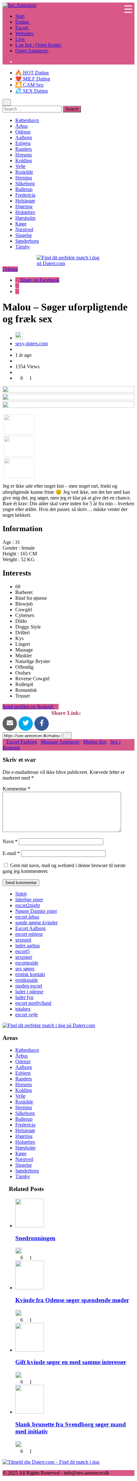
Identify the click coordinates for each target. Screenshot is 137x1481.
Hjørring (23, 206)
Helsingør (25, 200)
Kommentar (16, 788)
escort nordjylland (33, 1003)
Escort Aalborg (30, 928)
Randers (23, 149)
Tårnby (22, 246)
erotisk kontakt (30, 974)
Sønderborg (27, 241)
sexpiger (23, 957)
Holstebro (25, 212)
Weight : (12, 559)
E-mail (11, 853)
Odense (23, 131)
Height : (11, 553)
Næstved (24, 229)
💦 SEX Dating (31, 91)
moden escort (28, 986)
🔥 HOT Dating (32, 72)
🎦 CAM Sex (29, 85)
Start (20, 16)
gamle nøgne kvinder (36, 922)
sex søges (24, 968)
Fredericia (25, 195)
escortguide (26, 963)
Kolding (23, 160)
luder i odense (29, 991)
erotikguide (26, 980)
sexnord (23, 940)
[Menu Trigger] (128, 9)
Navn (10, 841)
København (27, 120)
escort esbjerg (29, 934)
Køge (20, 223)
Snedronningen (35, 1238)
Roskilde (24, 172)
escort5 (22, 951)
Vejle (20, 166)
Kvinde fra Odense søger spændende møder (72, 1300)
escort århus (27, 917)
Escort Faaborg (21, 741)
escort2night (27, 905)
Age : (9, 542)
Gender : (12, 548)
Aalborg (23, 137)
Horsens (23, 154)
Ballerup (23, 189)
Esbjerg (23, 143)
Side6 (21, 894)
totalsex (23, 1009)
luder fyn (24, 997)
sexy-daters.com (31, 343)
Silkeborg (25, 183)
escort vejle (26, 1014)
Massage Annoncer (60, 741)
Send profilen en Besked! (29, 706)
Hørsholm (25, 218)
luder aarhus (27, 945)
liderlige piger (29, 899)
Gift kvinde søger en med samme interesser (70, 1362)
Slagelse (23, 235)
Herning (23, 177)
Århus (21, 126)
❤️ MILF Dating (32, 78)
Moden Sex (94, 741)
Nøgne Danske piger (36, 911)
